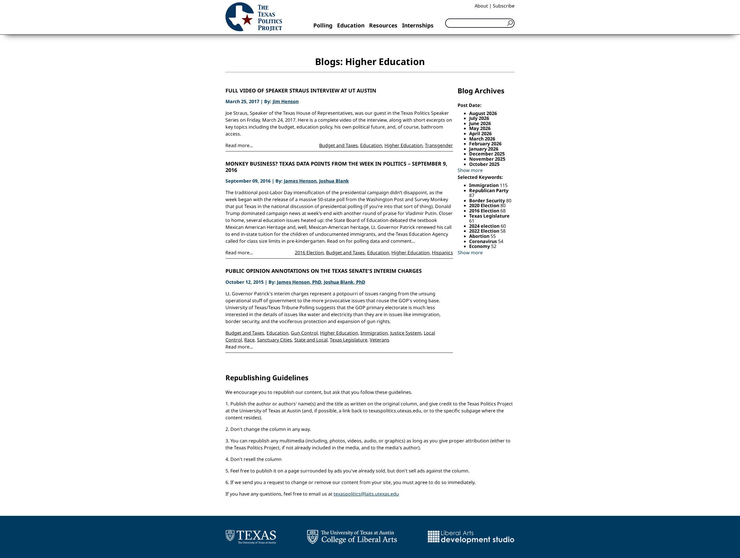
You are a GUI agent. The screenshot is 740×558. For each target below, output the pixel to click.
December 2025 (487, 154)
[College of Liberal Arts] (352, 537)
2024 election (485, 226)
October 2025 (484, 164)
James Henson (300, 181)
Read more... (239, 145)
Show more (470, 170)
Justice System (405, 333)
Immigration (374, 333)
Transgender (439, 145)
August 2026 (483, 113)
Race (249, 340)
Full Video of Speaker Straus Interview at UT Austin (300, 91)
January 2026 (483, 149)
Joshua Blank (334, 181)
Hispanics (442, 252)
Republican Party (488, 190)
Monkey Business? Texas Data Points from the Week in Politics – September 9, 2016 (336, 167)
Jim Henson (286, 101)
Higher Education (403, 145)
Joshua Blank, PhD (344, 282)
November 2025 (487, 159)
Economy (480, 246)
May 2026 (480, 128)
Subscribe (504, 6)
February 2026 (485, 143)
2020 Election (484, 205)
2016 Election (309, 252)
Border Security (487, 200)
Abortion (480, 236)
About (481, 6)
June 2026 (480, 123)
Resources (383, 25)
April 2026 (480, 133)
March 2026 (482, 139)
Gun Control (304, 333)
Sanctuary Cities (274, 340)
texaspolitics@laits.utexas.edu (366, 494)
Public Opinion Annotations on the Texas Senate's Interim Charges (323, 271)
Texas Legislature (348, 340)
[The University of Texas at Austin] (250, 537)
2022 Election (484, 231)
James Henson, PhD (299, 282)
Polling (322, 25)
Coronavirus (483, 241)
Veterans (379, 340)
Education (351, 25)
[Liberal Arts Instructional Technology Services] (471, 537)
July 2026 (479, 118)
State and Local (311, 340)
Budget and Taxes (338, 145)
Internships (418, 25)
